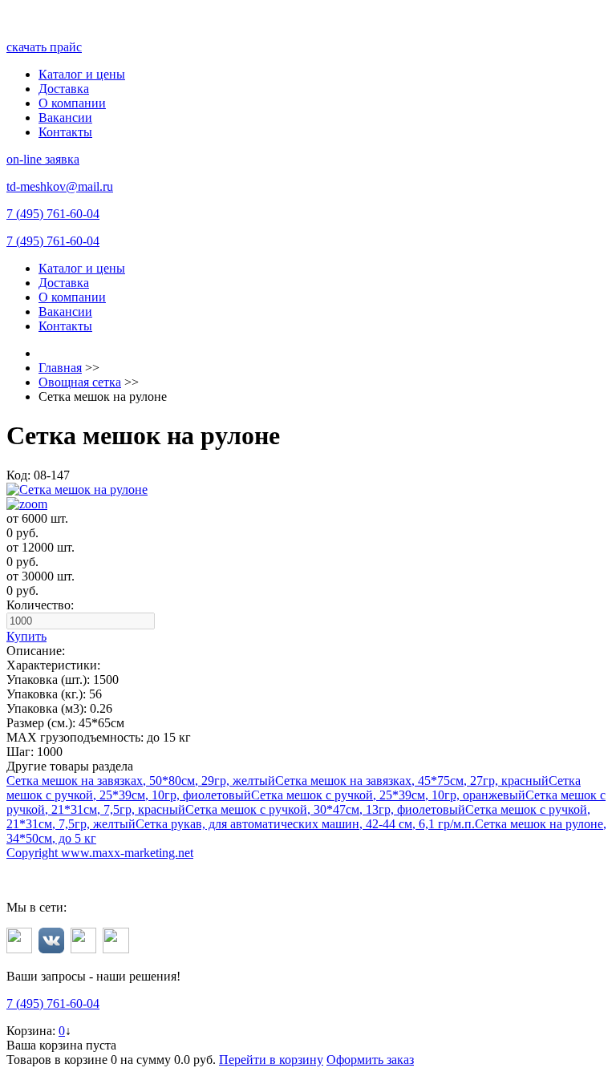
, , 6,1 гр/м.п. (305, 824)
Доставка (63, 88)
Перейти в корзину (271, 1059)
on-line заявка (42, 159)
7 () (52, 213)
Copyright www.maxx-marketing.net (99, 853)
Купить (26, 636)
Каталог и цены (81, 74)
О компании (72, 103)
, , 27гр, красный (412, 780)
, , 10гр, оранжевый (388, 795)
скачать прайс (44, 47)
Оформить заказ (370, 1059)
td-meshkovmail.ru (59, 186)
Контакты (65, 132)
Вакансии (65, 117)
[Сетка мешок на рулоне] (308, 497)
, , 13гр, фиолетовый (325, 809)
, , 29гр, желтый (140, 780)
